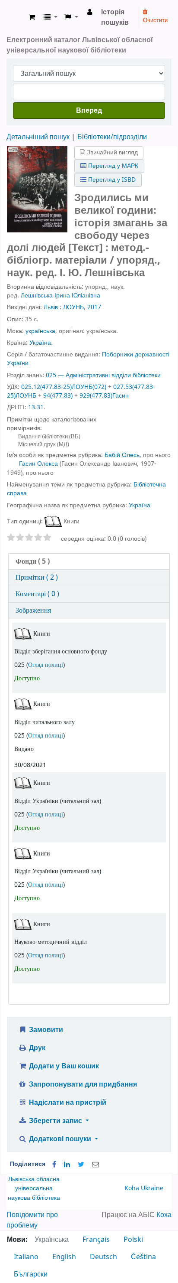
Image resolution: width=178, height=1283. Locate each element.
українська (40, 331)
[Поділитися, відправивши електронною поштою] (95, 1165)
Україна (40, 342)
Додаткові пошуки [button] (60, 1139)
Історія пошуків (115, 17)
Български (31, 1274)
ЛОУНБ (73, 307)
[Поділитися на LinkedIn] (67, 1165)
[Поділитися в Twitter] (81, 1165)
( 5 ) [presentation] (33, 561)
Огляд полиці (45, 664)
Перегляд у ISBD (111, 179)
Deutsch (103, 1257)
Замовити (45, 1030)
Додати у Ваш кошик (63, 1066)
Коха (164, 1215)
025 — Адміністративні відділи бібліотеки (103, 375)
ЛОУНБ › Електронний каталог (16, 17)
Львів (51, 307)
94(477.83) (58, 395)
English (64, 1257)
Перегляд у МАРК (112, 165)
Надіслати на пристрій (66, 1102)
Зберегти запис (55, 1121)
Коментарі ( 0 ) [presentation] (37, 594)
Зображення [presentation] (33, 610)
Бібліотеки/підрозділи (112, 137)
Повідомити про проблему (32, 1220)
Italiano (26, 1257)
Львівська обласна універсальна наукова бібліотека (34, 1188)
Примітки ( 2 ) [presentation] (37, 577)
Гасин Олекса (38, 463)
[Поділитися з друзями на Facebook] (54, 1165)
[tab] (89, 561)
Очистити (155, 20)
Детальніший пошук (38, 137)
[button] (31, 17)
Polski (133, 1239)
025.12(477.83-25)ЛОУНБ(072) (63, 387)
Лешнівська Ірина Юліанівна (60, 295)
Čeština (143, 1257)
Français (96, 1239)
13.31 (36, 407)
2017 (94, 307)
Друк (36, 1048)
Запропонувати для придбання (82, 1084)
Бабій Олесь (122, 455)
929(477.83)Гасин (104, 395)
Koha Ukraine (143, 1188)
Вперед (89, 110)
